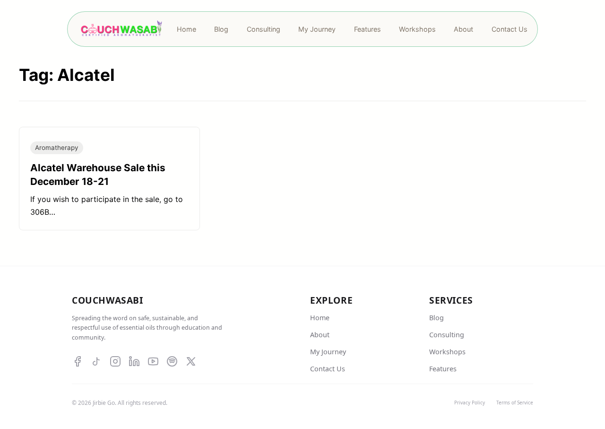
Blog (436, 317)
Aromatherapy (56, 147)
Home (319, 317)
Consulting (446, 334)
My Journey (328, 351)
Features (443, 368)
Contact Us (327, 368)
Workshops (447, 351)
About (319, 334)
